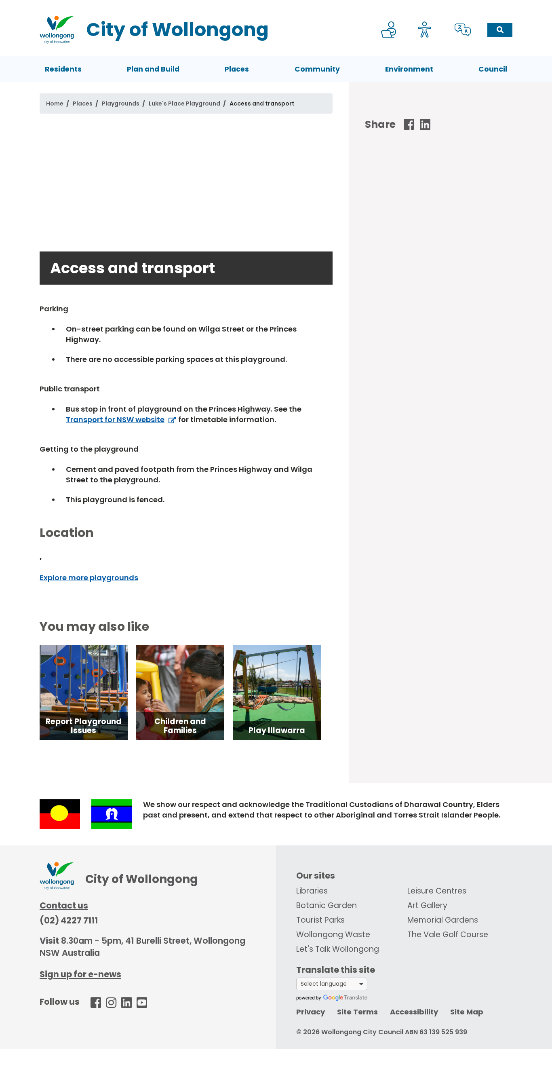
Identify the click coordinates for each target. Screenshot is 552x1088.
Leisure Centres (436, 890)
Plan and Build (153, 69)
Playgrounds (120, 103)
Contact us (64, 905)
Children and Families (180, 726)
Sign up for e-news (80, 974)
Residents (63, 69)
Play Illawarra (277, 730)
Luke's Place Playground (184, 103)
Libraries (312, 890)
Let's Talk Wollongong (337, 949)
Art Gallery (427, 905)
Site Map (466, 1012)
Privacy (310, 1012)
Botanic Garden (326, 905)
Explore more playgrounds (89, 578)
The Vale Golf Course (447, 934)
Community (317, 69)
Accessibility (414, 1012)
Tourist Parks (320, 920)
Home (54, 103)
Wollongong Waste (333, 934)
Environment (409, 69)
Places (237, 69)
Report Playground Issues (84, 726)
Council (492, 69)
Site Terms (357, 1012)
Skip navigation (278, 5)
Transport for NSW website (115, 419)
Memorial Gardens (442, 920)
